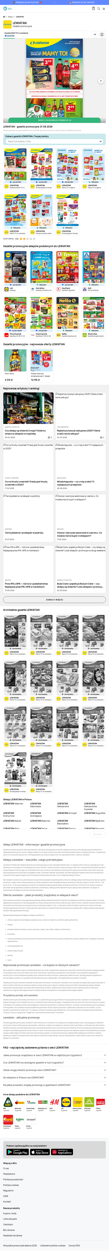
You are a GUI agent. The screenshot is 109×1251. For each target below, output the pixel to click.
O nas (6, 1168)
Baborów (40, 820)
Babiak (12, 820)
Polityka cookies (11, 1185)
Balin (11, 828)
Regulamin (8, 1190)
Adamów (13, 803)
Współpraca (9, 1173)
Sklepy (10, 17)
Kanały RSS (74, 1245)
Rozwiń (97, 834)
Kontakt (7, 1201)
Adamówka (35, 805)
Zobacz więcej (54, 599)
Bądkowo (94, 820)
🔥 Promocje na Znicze (81, 2)
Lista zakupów (10, 1218)
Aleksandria (63, 805)
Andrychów (8, 814)
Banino (66, 828)
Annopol (67, 813)
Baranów (94, 828)
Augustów (94, 813)
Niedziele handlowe (12, 1235)
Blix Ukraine (9, 1230)
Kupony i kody (9, 1213)
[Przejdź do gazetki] (102, 34)
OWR (5, 1196)
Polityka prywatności (13, 1179)
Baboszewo (62, 822)
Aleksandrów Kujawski (90, 806)
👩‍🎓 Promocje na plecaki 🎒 (27, 2)
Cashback (8, 1224)
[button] (54, 1055)
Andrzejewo (36, 814)
